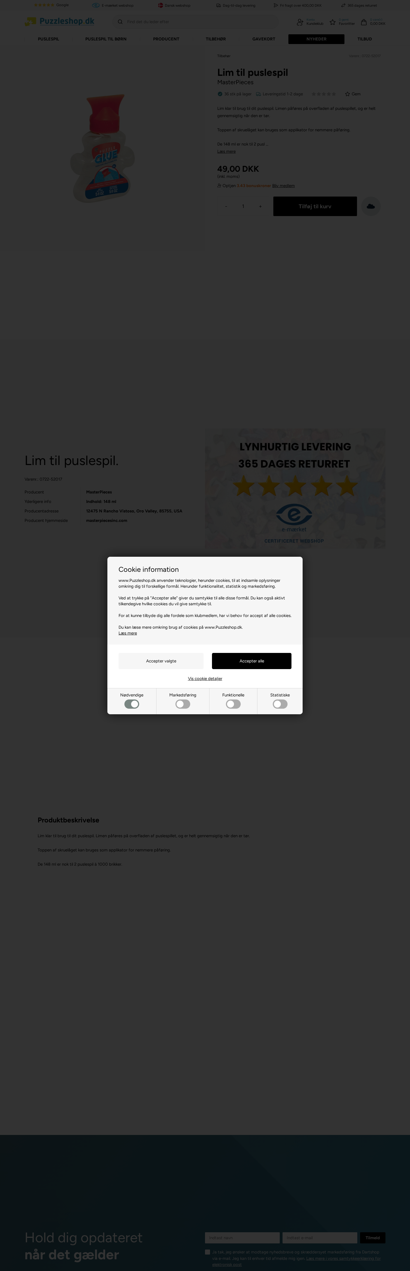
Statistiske (280, 695)
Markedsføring (182, 695)
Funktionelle (233, 695)
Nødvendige (131, 695)
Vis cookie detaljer (205, 678)
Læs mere (128, 633)
